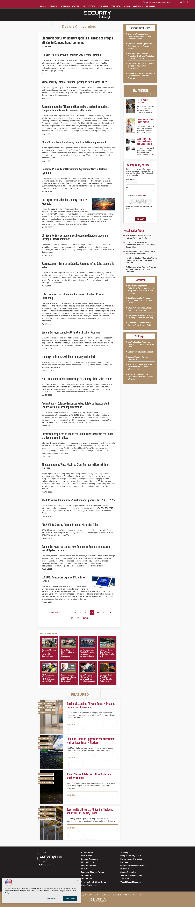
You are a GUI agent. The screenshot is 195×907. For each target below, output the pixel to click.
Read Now (71, 724)
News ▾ (43, 6)
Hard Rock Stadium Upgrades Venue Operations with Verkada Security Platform (91, 741)
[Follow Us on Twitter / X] (184, 2)
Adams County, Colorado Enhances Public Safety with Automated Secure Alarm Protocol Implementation (75, 405)
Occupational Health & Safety (133, 865)
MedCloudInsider (88, 865)
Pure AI (84, 869)
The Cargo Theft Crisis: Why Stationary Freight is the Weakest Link (140, 366)
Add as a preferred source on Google (157, 2)
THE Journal (125, 878)
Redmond (124, 869)
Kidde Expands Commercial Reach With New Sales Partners (140, 252)
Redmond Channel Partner (92, 872)
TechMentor (86, 875)
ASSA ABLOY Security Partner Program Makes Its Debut (70, 525)
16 (78, 618)
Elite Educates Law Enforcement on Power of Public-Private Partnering (73, 296)
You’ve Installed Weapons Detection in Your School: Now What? (141, 344)
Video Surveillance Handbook (140, 352)
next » (86, 618)
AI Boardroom (87, 852)
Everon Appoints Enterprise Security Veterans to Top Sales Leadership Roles (78, 265)
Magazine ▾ (53, 6)
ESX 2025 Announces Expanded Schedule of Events (64, 579)
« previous (54, 612)
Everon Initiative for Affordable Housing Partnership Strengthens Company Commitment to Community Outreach (75, 108)
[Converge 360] (49, 857)
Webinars (65, 6)
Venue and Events (45, 739)
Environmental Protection (131, 859)
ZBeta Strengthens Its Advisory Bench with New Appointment (74, 142)
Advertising (138, 6)
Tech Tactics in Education (131, 875)
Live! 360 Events (88, 862)
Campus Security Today (130, 856)
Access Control (44, 747)
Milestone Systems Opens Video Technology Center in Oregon (107, 653)
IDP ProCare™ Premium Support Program (145, 121)
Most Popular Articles (134, 230)
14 (110, 612)
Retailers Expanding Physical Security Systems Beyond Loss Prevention (91, 705)
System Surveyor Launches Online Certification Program (71, 332)
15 (72, 618)
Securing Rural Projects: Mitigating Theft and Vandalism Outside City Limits (90, 811)
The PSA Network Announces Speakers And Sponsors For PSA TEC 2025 (78, 500)
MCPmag (124, 862)
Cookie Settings (51, 898)
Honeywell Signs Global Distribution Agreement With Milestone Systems (74, 171)
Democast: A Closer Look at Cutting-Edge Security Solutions (141, 324)
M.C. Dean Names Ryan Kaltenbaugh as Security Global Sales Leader (77, 379)
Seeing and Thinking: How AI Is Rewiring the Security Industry (141, 316)
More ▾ (127, 6)
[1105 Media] (46, 864)
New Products (140, 90)
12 (98, 612)
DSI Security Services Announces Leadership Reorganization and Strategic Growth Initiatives (75, 237)
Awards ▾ (76, 6)
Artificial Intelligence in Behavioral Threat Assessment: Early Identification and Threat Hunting (141, 289)
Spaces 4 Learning (128, 872)
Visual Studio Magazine (130, 882)
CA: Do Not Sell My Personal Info (130, 895)
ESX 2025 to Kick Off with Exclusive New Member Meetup (71, 55)
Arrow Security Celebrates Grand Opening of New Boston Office (74, 82)
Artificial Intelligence (46, 708)
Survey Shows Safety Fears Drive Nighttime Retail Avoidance (89, 776)
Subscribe (150, 6)
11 (92, 612)
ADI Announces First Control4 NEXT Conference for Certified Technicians (48, 679)
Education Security (45, 774)
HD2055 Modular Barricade (143, 101)
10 (86, 612)
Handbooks (103, 6)
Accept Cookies (70, 899)
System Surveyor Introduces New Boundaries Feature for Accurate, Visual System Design (76, 548)
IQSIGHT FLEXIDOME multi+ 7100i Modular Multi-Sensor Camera (144, 141)
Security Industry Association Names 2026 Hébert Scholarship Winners (68, 679)
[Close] (77, 880)
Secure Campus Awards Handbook (138, 358)
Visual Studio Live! (89, 885)
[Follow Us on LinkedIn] (181, 2)
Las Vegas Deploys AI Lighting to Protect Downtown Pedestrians (107, 678)
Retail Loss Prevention (46, 703)
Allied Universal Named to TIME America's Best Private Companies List (87, 679)
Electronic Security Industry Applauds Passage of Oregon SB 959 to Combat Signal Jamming (77, 40)
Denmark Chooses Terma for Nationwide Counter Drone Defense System (49, 654)
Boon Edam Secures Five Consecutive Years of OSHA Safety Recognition (140, 244)
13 (104, 612)
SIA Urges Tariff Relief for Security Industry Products (64, 201)
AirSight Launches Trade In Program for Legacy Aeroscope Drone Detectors (87, 654)
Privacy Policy (142, 195)
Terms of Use (110, 895)
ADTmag (124, 852)
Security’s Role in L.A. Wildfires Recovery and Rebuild (69, 357)
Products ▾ (116, 6)
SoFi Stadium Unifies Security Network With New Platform (138, 236)
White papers (89, 6)
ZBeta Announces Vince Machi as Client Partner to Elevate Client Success (75, 466)
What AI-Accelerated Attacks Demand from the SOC (140, 309)
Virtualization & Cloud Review (94, 882)
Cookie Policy (95, 895)
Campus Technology (90, 859)
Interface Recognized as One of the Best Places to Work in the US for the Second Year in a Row (77, 436)
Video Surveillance (45, 743)
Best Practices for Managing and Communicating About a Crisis (140, 300)
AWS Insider (86, 856)
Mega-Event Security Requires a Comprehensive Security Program (141, 75)
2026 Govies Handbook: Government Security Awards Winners (140, 376)
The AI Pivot (86, 878)
